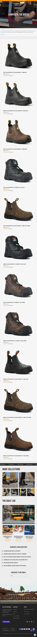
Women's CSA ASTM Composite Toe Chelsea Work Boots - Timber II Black (15, 379)
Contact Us (15, 609)
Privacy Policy (26, 611)
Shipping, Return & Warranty (29, 609)
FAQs (14, 613)
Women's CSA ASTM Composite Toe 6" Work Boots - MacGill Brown (14, 340)
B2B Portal (15, 611)
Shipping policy (26, 633)
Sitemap (31, 633)
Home (3, 28)
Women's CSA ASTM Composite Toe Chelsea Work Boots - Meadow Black (15, 110)
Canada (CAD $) (6, 630)
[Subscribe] (26, 576)
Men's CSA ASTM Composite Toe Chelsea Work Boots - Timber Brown (15, 149)
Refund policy (11, 633)
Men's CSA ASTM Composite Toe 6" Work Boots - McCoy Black (14, 187)
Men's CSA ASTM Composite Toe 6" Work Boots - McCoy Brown (14, 302)
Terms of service (21, 633)
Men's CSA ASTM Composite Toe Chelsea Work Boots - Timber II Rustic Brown (16, 225)
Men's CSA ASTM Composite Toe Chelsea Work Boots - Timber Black (15, 72)
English (13, 630)
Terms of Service (27, 613)
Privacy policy (16, 633)
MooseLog (6, 633)
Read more (3, 34)
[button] (3, 3)
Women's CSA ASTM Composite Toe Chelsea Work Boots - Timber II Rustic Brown (17, 417)
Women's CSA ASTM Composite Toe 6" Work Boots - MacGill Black (14, 264)
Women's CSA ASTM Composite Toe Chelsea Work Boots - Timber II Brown (16, 455)
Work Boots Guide (16, 618)
